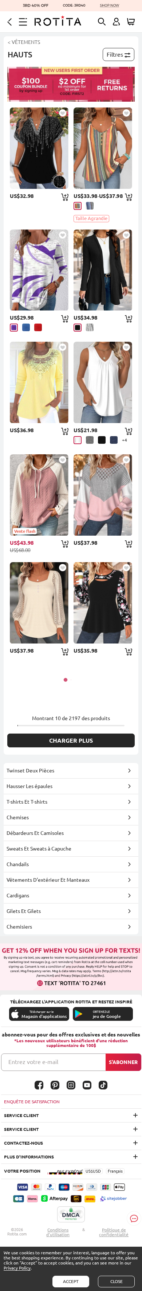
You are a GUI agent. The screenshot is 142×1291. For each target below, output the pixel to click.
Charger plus (71, 740)
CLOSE (116, 1281)
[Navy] (114, 440)
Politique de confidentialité (114, 1232)
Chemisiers (19, 927)
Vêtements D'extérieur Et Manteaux (48, 880)
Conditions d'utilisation (58, 1232)
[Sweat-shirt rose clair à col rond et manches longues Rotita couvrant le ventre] (103, 495)
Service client (21, 1115)
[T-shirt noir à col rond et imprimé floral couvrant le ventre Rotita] (103, 603)
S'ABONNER (123, 1062)
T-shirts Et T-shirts (27, 802)
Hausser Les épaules (29, 786)
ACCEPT (71, 1281)
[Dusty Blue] (90, 206)
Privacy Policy (17, 1268)
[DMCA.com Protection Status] (71, 1214)
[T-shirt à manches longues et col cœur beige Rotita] (39, 603)
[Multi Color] (78, 206)
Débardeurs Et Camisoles (35, 833)
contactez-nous (23, 1143)
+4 (124, 440)
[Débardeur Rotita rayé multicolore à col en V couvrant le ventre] (103, 148)
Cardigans (18, 895)
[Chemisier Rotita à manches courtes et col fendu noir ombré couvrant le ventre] (39, 148)
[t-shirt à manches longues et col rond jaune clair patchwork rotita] (39, 382)
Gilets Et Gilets (24, 911)
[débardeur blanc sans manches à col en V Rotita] (103, 382)
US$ (89, 1171)
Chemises (18, 817)
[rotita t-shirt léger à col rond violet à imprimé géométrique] (39, 270)
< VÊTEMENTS (24, 42)
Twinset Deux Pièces (30, 771)
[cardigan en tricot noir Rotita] (103, 270)
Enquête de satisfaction (32, 1101)
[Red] (38, 327)
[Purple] (14, 328)
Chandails (18, 864)
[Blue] (26, 327)
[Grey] (90, 327)
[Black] (78, 328)
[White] (78, 440)
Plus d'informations (29, 1156)
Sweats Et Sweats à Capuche (39, 849)
